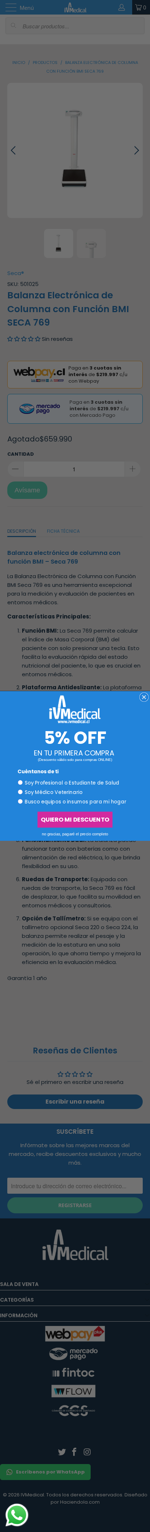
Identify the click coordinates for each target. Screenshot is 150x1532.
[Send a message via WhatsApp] (17, 1515)
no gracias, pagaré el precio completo (75, 834)
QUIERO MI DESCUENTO (75, 819)
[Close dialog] (144, 697)
